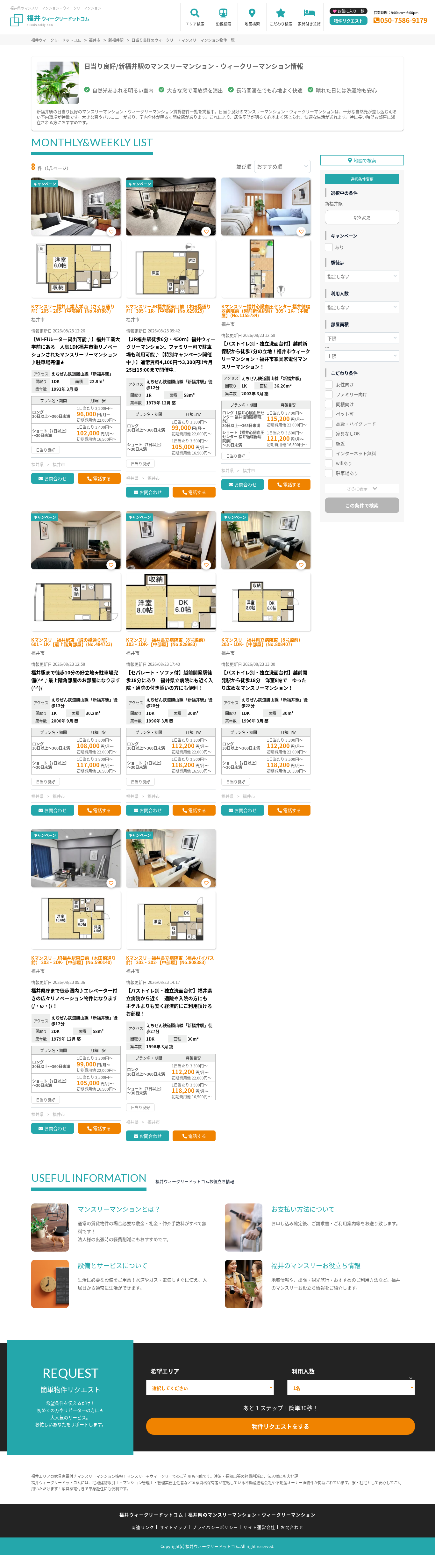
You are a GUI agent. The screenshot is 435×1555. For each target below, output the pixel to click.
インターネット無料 (356, 453)
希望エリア (165, 1371)
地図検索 (252, 23)
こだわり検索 (280, 23)
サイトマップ (173, 1527)
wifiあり (344, 463)
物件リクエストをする (280, 1426)
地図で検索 (365, 160)
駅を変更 (362, 217)
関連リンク (143, 1527)
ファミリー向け (351, 394)
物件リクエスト (348, 21)
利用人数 (303, 1371)
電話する (102, 478)
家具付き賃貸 (309, 23)
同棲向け (345, 404)
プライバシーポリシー (215, 1527)
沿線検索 (223, 23)
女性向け (345, 384)
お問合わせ (55, 478)
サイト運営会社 (259, 1527)
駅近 (340, 443)
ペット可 (345, 414)
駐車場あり (347, 473)
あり (339, 247)
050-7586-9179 (403, 20)
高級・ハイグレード (356, 423)
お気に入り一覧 (351, 11)
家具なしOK (348, 433)
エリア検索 (194, 23)
